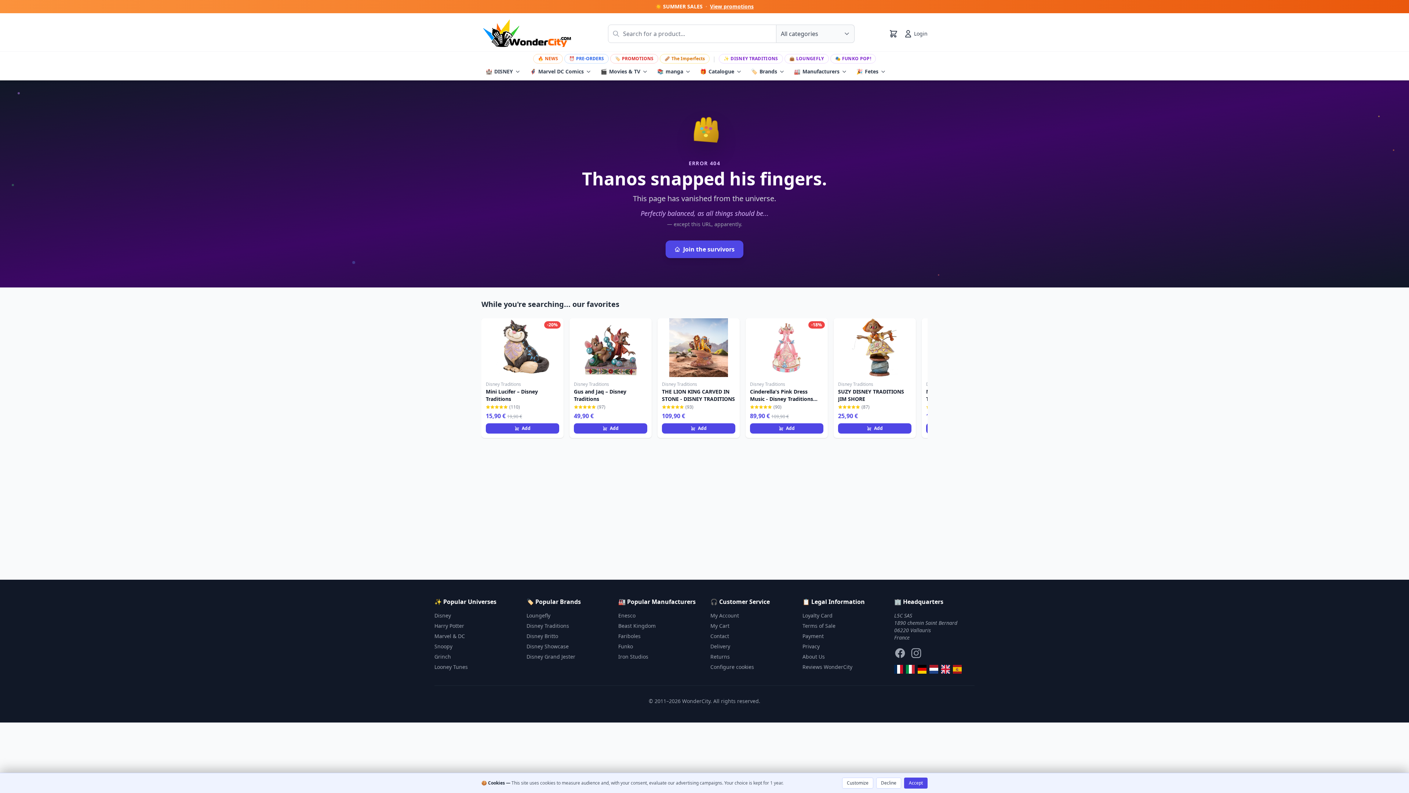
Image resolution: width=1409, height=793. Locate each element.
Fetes (867, 71)
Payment (813, 636)
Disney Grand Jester (551, 656)
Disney (442, 615)
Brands (764, 71)
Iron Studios (633, 656)
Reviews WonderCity (827, 666)
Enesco (627, 615)
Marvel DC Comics (557, 71)
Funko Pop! (853, 58)
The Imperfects (685, 58)
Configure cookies (732, 666)
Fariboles (629, 636)
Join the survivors (709, 249)
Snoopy (443, 646)
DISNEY (499, 71)
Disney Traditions (751, 58)
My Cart (719, 625)
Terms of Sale (818, 625)
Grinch (442, 656)
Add (526, 428)
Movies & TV (620, 71)
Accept (916, 783)
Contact (719, 636)
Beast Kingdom (637, 625)
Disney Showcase (548, 646)
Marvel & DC (449, 636)
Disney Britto (542, 636)
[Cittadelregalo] (910, 669)
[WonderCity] (922, 669)
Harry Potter (449, 625)
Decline (888, 783)
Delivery (720, 646)
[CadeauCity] (898, 669)
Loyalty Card (817, 615)
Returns (720, 656)
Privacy (811, 646)
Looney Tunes (451, 666)
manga (670, 71)
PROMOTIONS (634, 58)
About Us (813, 656)
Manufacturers (817, 71)
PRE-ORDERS (586, 58)
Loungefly (806, 58)
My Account (724, 615)
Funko (625, 646)
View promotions (732, 6)
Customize (858, 783)
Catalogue (717, 71)
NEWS (548, 58)
